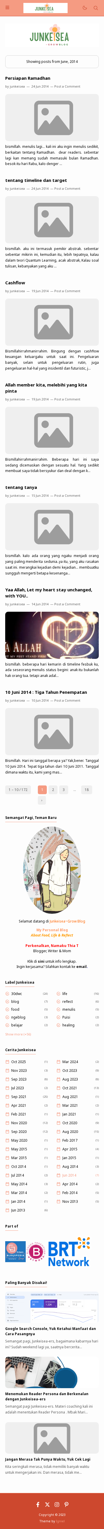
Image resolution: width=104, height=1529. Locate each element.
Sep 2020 (19, 1131)
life (64, 993)
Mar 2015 (19, 1157)
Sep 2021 (19, 1096)
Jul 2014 (17, 1175)
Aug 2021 (70, 1096)
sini (41, 961)
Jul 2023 (17, 1087)
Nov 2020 (19, 1122)
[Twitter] (47, 1505)
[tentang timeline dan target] (52, 242)
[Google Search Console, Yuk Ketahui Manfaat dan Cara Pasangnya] (52, 1321)
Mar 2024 (70, 1061)
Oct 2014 (18, 1166)
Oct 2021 (69, 1087)
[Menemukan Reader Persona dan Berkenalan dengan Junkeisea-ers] (52, 1386)
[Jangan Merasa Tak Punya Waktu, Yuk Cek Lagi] (52, 1452)
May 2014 (19, 1184)
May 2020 (19, 1140)
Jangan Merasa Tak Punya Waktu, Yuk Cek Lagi (47, 1459)
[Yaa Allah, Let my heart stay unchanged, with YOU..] (52, 657)
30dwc (16, 993)
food (15, 1009)
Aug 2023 (70, 1079)
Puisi (66, 1017)
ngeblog (18, 1017)
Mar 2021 (70, 1105)
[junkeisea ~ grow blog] (45, 7)
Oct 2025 (18, 1061)
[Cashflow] (52, 344)
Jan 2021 (69, 1114)
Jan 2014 (18, 1201)
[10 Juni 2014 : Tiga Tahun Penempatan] (52, 753)
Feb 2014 (69, 1192)
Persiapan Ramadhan (27, 78)
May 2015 (19, 1149)
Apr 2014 (69, 1184)
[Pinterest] (66, 1505)
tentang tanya (21, 487)
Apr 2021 (18, 1105)
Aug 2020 (70, 1131)
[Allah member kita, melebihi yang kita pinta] (52, 452)
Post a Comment (67, 86)
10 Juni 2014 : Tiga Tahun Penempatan (46, 692)
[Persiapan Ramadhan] (52, 139)
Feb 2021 (18, 1114)
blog (15, 1001)
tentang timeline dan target (36, 180)
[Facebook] (37, 1505)
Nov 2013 (70, 1201)
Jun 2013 (18, 1210)
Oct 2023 (69, 1070)
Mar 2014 (19, 1192)
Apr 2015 (69, 1149)
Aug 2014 (70, 1166)
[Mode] (84, 8)
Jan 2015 (69, 1157)
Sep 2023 (19, 1079)
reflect (67, 1001)
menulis (68, 1009)
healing (68, 1025)
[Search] (96, 8)
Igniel (60, 1521)
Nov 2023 (19, 1070)
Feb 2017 (69, 1140)
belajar (17, 1025)
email (81, 966)
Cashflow (15, 282)
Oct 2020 (69, 1122)
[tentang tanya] (52, 549)
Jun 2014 (69, 1175)
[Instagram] (57, 1505)
